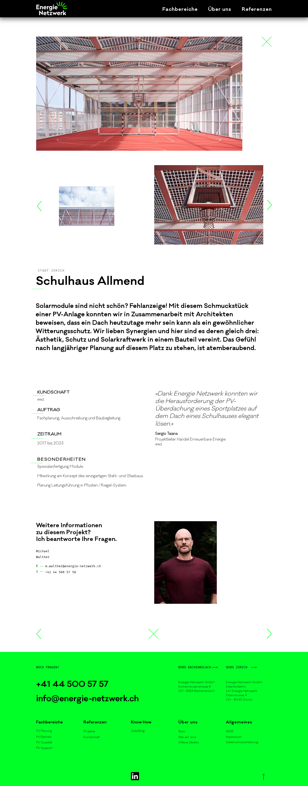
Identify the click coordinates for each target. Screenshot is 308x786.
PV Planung (44, 731)
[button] (175, 9)
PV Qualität (44, 742)
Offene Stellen (188, 742)
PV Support (44, 748)
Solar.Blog (138, 731)
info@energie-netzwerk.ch (88, 698)
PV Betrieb (43, 737)
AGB (229, 731)
